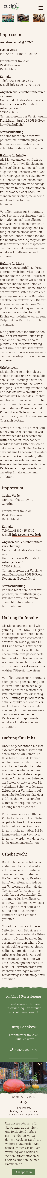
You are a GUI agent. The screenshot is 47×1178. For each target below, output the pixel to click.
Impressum (31, 1114)
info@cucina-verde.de (26, 534)
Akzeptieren (23, 1172)
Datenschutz (16, 1114)
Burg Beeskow (23, 1107)
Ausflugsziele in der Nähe (23, 1111)
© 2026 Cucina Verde (23, 1097)
